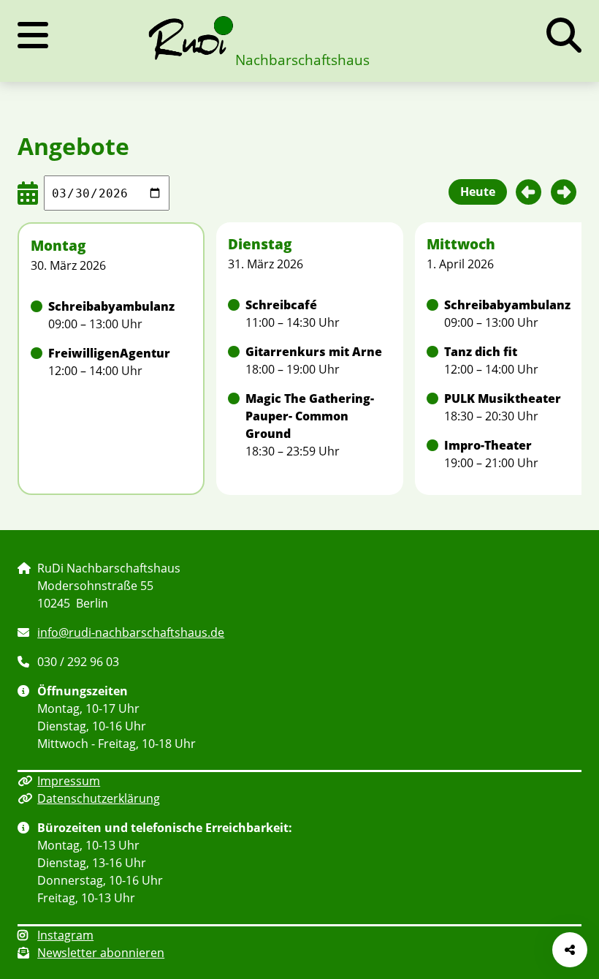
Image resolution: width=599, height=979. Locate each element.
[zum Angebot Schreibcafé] (310, 313)
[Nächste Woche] (563, 191)
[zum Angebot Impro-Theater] (508, 454)
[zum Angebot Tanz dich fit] (508, 360)
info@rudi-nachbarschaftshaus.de (130, 632)
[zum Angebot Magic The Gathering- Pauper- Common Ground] (310, 425)
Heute (477, 192)
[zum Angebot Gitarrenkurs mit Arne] (310, 360)
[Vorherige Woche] (528, 191)
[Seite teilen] (569, 949)
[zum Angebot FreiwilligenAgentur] (111, 361)
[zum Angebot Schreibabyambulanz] (111, 315)
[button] (564, 35)
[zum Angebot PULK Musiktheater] (508, 407)
